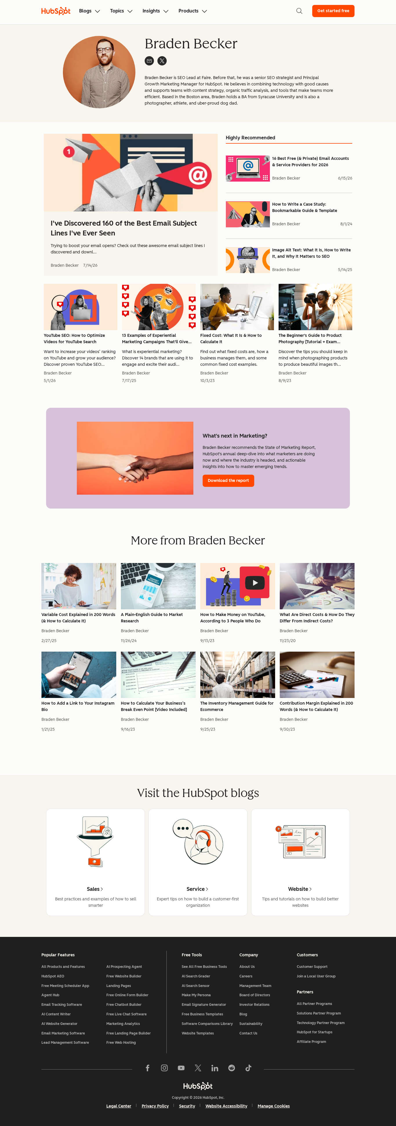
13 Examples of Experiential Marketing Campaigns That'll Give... (157, 338)
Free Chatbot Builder (123, 1005)
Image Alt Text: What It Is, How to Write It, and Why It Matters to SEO (311, 253)
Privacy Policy (155, 1106)
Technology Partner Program (321, 1023)
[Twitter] (198, 1069)
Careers (246, 976)
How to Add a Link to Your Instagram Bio (78, 706)
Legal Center (118, 1106)
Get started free (333, 10)
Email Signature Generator (204, 1005)
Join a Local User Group (316, 976)
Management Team (255, 986)
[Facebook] (147, 1069)
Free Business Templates (202, 1014)
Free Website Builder (123, 976)
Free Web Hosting (121, 1043)
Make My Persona (196, 995)
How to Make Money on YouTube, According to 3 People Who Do (232, 618)
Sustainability (250, 1024)
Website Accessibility (226, 1106)
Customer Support (312, 967)
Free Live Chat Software (126, 1014)
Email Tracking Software (61, 1005)
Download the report (228, 480)
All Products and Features (63, 967)
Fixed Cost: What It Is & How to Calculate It (231, 338)
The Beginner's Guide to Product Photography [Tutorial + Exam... (310, 338)
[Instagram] (164, 1069)
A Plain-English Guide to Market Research (152, 618)
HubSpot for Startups (315, 1032)
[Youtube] (181, 1069)
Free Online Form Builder (127, 995)
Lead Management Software (65, 1043)
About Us (247, 967)
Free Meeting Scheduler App (65, 986)
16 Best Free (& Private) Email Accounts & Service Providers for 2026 (310, 161)
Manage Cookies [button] (274, 1106)
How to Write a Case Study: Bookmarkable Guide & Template (304, 207)
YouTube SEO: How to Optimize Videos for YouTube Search (74, 338)
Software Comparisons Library (207, 1024)
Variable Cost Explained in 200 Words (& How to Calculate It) (78, 618)
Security (187, 1106)
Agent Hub (50, 995)
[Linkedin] (215, 1069)
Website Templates (198, 1033)
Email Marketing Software (63, 1033)
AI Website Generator (59, 1024)
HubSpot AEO (52, 976)
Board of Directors (254, 995)
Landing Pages (118, 986)
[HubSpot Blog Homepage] (55, 11)
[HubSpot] (198, 1086)
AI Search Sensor (196, 986)
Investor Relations (254, 1005)
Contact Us (248, 1033)
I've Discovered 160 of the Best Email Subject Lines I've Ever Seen (124, 228)
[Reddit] (231, 1069)
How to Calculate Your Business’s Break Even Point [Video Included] (154, 706)
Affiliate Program (311, 1042)
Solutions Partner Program (319, 1013)
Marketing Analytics (123, 1024)
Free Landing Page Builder (128, 1033)
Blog (243, 1014)
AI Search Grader (196, 976)
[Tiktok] (248, 1069)
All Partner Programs (314, 1004)
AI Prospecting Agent (124, 967)
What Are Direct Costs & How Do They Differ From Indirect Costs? (317, 618)
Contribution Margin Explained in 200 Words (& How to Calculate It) (316, 706)
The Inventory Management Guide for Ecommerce (237, 706)
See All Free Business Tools (204, 967)
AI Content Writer (56, 1014)
